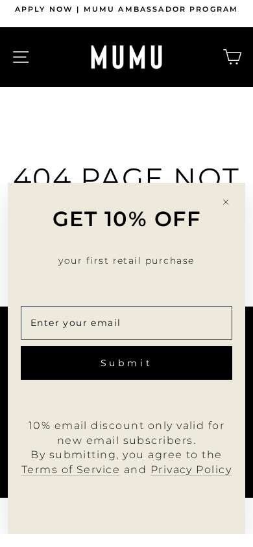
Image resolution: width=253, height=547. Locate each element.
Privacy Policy (191, 469)
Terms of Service (71, 469)
